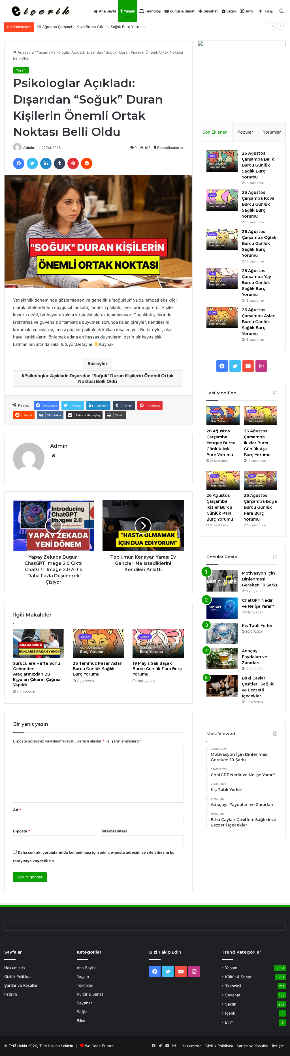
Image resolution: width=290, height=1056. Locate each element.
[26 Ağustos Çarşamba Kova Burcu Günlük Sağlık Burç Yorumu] (222, 200)
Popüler (245, 132)
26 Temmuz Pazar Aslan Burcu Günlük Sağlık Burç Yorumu (98, 669)
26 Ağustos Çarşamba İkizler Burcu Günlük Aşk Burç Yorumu (257, 442)
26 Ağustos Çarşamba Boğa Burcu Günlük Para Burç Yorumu (260, 507)
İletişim (10, 994)
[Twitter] (32, 163)
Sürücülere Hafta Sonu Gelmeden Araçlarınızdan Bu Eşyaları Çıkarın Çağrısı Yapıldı (36, 674)
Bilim (248, 11)
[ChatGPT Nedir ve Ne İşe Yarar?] (222, 608)
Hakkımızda (14, 967)
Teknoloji (152, 11)
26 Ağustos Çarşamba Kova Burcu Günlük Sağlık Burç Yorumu (258, 204)
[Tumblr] (59, 163)
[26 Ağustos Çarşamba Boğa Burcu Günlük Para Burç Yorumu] (260, 480)
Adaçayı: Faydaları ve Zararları (254, 656)
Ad (17, 809)
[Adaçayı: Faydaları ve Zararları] (222, 658)
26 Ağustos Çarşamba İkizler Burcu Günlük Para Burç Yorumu (219, 507)
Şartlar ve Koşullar (20, 985)
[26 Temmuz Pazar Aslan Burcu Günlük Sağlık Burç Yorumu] (98, 643)
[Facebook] (18, 163)
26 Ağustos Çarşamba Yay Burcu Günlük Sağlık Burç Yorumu (256, 282)
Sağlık (230, 11)
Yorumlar (272, 132)
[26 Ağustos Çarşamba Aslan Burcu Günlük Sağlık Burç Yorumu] (222, 317)
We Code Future (99, 1046)
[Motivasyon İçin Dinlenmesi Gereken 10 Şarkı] (222, 581)
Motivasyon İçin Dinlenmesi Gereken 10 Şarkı (259, 579)
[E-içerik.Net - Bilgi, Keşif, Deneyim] (39, 11)
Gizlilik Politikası (18, 976)
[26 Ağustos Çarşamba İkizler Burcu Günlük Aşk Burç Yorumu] (260, 415)
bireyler (99, 363)
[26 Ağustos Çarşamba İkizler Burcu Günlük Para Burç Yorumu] (223, 480)
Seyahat (210, 11)
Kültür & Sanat (182, 11)
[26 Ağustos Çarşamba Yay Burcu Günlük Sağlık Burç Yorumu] (222, 278)
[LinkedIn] (46, 163)
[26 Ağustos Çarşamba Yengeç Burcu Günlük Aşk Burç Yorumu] (223, 415)
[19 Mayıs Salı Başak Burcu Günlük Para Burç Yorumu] (158, 643)
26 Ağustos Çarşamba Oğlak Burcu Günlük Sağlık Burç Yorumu (259, 243)
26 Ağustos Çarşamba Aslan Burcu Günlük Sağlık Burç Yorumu (259, 321)
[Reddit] (86, 163)
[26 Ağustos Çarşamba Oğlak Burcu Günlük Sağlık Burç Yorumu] (222, 239)
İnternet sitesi (114, 831)
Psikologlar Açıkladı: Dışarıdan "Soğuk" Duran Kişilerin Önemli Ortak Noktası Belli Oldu (99, 378)
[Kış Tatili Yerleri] (222, 633)
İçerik (230, 1013)
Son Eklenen (215, 132)
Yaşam (129, 11)
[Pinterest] (73, 163)
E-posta (21, 831)
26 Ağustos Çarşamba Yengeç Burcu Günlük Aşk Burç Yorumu (220, 442)
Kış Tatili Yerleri (258, 625)
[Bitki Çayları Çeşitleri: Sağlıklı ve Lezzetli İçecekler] (222, 686)
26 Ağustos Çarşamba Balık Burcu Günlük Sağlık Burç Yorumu (258, 165)
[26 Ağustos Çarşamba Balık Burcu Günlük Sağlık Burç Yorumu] (222, 161)
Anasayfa (25, 52)
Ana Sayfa (107, 11)
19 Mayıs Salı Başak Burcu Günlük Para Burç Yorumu (157, 669)
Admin (28, 148)
